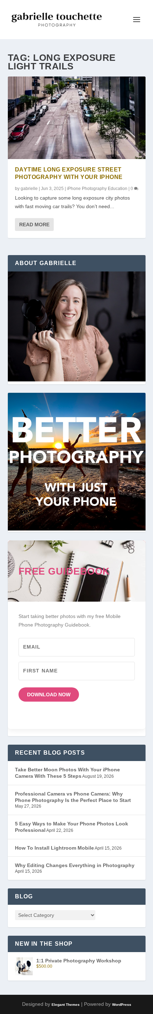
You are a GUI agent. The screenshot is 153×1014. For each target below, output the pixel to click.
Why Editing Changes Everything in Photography (74, 865)
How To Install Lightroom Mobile (54, 848)
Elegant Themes (66, 1005)
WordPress (121, 1005)
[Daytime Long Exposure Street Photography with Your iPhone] (77, 117)
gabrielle (29, 188)
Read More (34, 224)
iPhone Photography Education (97, 188)
